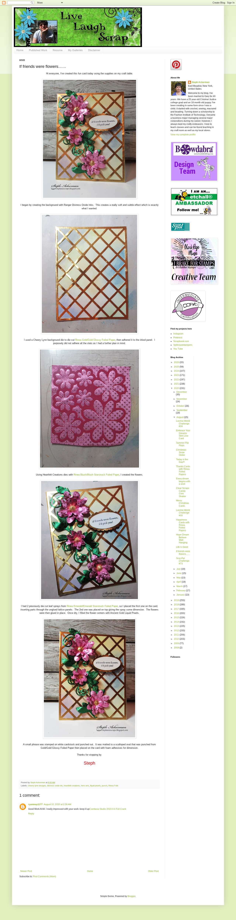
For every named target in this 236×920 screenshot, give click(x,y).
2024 (177, 371)
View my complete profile (183, 134)
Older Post (153, 871)
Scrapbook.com (181, 341)
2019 (177, 600)
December (181, 392)
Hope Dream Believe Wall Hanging (182, 538)
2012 (177, 630)
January (180, 594)
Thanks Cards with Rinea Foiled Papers (183, 470)
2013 (177, 626)
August (180, 417)
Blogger (131, 896)
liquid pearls (95, 785)
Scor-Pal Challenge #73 (182, 561)
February (181, 590)
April (179, 582)
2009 (177, 643)
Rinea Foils (113, 785)
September (182, 410)
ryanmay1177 (35, 804)
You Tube (178, 349)
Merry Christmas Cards (182, 503)
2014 (177, 622)
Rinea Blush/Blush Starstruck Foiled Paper (96, 474)
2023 (177, 375)
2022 (177, 379)
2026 (177, 362)
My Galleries (75, 50)
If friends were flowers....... (183, 552)
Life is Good (182, 547)
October (180, 406)
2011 (177, 634)
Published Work (38, 50)
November (181, 399)
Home (19, 50)
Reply (31, 813)
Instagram (178, 333)
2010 (177, 639)
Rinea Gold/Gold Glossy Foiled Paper (95, 340)
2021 (177, 384)
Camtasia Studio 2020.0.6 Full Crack (107, 809)
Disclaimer (94, 50)
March (179, 586)
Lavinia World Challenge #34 (183, 424)
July (178, 569)
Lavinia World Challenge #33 (183, 513)
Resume (58, 50)
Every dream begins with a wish (183, 481)
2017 (177, 609)
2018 (177, 604)
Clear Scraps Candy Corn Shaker (182, 492)
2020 (177, 388)
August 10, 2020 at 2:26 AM (57, 804)
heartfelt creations (72, 785)
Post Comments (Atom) (44, 876)
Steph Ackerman (200, 82)
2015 (177, 617)
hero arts (85, 785)
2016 (177, 613)
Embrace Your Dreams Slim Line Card (183, 434)
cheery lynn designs (37, 785)
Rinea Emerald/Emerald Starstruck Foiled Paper (92, 606)
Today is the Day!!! (182, 460)
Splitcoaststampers (182, 345)
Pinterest (177, 337)
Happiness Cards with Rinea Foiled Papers (183, 525)
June (179, 573)
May (178, 577)
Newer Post (26, 871)
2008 (177, 647)
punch (104, 785)
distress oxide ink (55, 785)
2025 (177, 366)
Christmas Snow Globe (181, 452)
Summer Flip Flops (182, 444)
